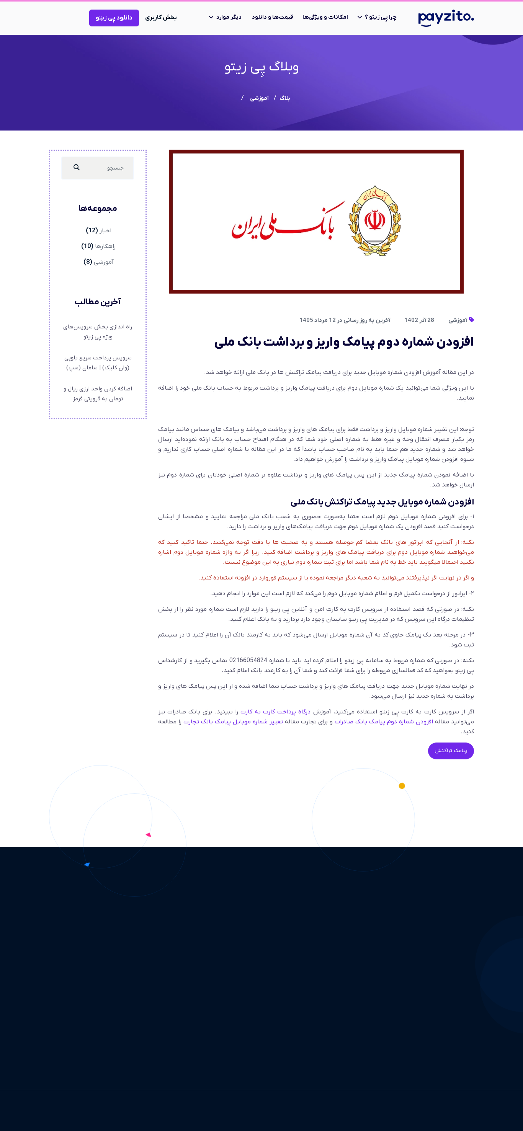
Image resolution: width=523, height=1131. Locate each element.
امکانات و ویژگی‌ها (325, 17)
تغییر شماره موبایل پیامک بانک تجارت (233, 722)
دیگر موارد (229, 17)
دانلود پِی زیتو (114, 18)
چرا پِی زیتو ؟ (381, 17)
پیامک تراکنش (451, 750)
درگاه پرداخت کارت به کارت (275, 712)
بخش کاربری (161, 17)
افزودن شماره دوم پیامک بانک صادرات (384, 722)
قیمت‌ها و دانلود (272, 17)
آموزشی (458, 320)
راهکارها (105, 246)
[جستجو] (76, 168)
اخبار (105, 231)
